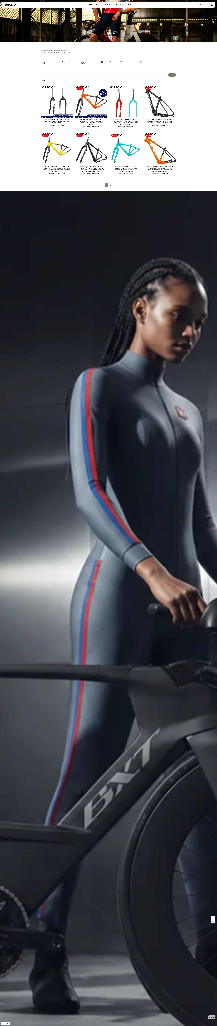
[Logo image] (11, 5)
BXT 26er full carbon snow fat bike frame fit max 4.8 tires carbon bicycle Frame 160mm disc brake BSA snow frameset (91, 122)
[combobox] (5, 1023)
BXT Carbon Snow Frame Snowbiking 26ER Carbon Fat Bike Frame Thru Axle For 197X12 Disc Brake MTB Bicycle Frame (160, 121)
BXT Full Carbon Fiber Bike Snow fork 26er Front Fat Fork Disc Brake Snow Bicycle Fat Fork (57, 121)
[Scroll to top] (213, 917)
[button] (200, 5)
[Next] (114, 185)
